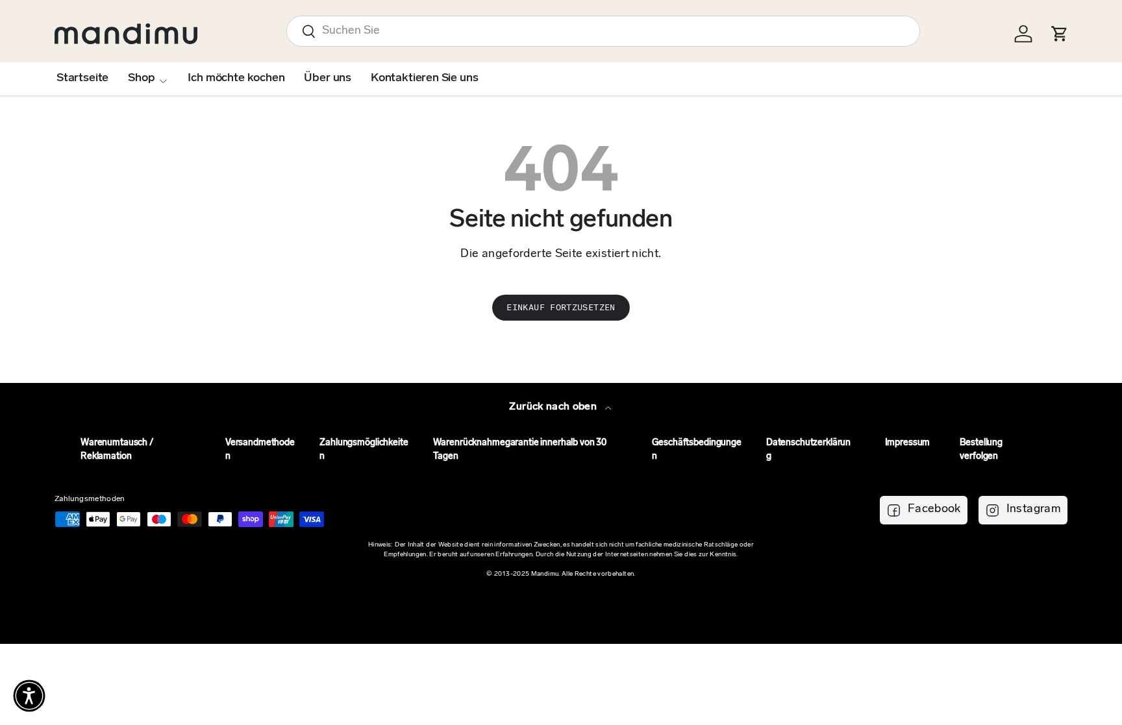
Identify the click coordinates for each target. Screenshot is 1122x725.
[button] (29, 696)
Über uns (327, 78)
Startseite (82, 78)
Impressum (907, 443)
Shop (141, 78)
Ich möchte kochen (236, 78)
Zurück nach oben (554, 407)
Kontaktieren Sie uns (424, 78)
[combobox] (603, 31)
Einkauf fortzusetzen (560, 307)
